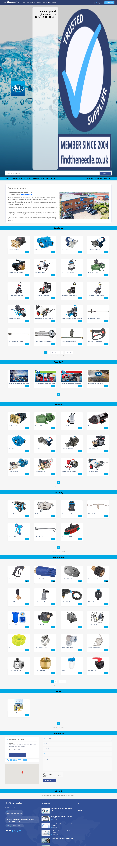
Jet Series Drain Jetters (14, 318)
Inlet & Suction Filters (40, 624)
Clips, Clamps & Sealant (41, 647)
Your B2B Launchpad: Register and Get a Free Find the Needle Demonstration (62, 839)
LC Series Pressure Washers (16, 295)
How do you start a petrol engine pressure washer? (47, 383)
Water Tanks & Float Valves (15, 624)
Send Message (48, 780)
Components (45, 178)
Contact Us (54, 2)
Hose (10, 647)
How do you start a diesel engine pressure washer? (74, 383)
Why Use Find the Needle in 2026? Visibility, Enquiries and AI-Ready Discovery (61, 809)
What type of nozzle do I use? (95, 383)
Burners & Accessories (67, 624)
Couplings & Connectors (94, 647)
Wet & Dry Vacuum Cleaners (68, 272)
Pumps (29, 178)
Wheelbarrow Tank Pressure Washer (44, 318)
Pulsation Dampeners (93, 601)
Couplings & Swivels (93, 579)
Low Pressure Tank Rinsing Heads (43, 341)
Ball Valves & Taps (92, 670)
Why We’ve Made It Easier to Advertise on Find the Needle (62, 824)
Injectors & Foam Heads (41, 601)
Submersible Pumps (67, 425)
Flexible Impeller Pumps (94, 249)
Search (104, 173)
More (53, 178)
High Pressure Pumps (14, 249)
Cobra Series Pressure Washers (96, 295)
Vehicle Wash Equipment (41, 536)
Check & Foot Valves (40, 670)
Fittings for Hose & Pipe (67, 647)
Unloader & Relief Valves (15, 601)
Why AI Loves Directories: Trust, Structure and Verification (62, 831)
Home (23, 2)
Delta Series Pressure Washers (69, 295)
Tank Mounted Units (40, 272)
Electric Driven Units (14, 471)
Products (14, 178)
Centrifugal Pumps (39, 425)
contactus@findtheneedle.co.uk (14, 813)
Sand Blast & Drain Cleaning (68, 579)
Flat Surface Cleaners (40, 514)
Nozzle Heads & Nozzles (41, 579)
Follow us (80, 810)
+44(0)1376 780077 (16, 825)
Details (27, 252)
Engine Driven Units (93, 448)
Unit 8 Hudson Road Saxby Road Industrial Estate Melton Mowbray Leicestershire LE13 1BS (22, 745)
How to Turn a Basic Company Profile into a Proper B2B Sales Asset (61, 817)
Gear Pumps (65, 249)
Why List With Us (31, 2)
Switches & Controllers (67, 601)
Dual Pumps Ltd (47, 11)
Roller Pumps (38, 249)
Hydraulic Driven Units (40, 471)
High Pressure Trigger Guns (95, 341)
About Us (44, 2)
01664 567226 (49, 14)
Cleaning (36, 178)
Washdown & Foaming (93, 272)
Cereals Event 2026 (13, 713)
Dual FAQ (22, 178)
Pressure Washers (13, 514)
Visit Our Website (103, 178)
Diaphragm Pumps (92, 425)
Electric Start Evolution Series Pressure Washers (74, 318)
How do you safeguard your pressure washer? (20, 383)
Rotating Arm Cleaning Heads (69, 341)
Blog (49, 2)
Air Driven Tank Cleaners (94, 318)
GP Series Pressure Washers (42, 295)
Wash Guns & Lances (14, 579)
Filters (63, 670)
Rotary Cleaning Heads (93, 514)
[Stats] (26, 760)
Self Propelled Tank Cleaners (16, 341)
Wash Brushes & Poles (67, 536)
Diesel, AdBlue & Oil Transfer (16, 272)
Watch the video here (26, 194)
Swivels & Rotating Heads (15, 670)
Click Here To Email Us (16, 755)
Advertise (38, 2)
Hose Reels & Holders (93, 624)
